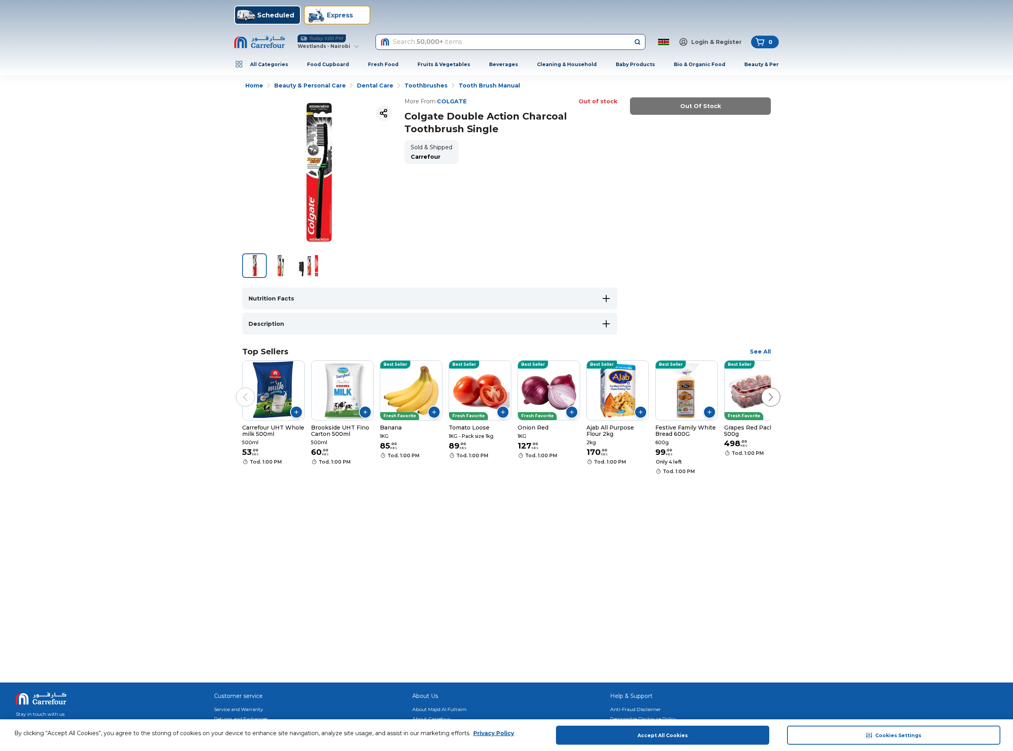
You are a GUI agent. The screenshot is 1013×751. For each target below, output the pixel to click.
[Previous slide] (237, 389)
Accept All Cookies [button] (662, 735)
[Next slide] (762, 389)
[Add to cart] (296, 412)
